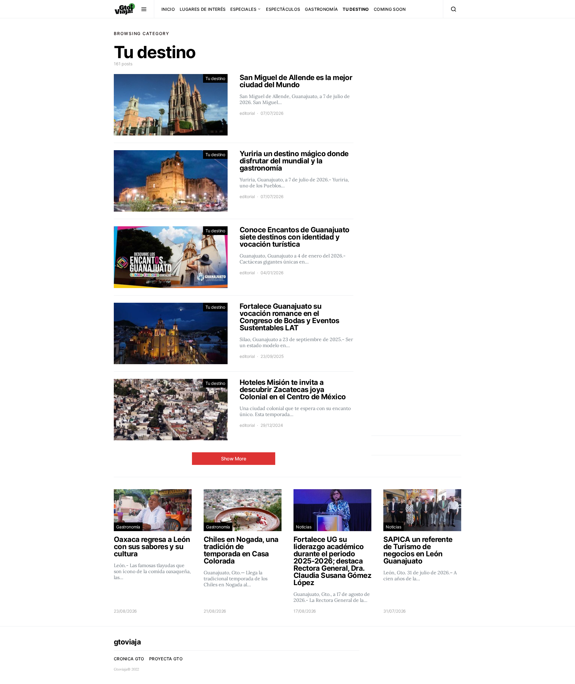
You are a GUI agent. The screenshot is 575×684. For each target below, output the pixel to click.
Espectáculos (283, 9)
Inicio (168, 9)
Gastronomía (321, 9)
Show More (233, 459)
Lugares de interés (203, 9)
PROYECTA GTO (166, 658)
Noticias (303, 526)
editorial (247, 113)
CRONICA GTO (129, 658)
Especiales (243, 9)
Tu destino (356, 9)
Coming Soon (390, 9)
